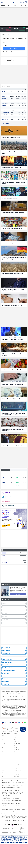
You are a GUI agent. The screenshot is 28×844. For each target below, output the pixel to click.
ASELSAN (3, 555)
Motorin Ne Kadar (6, 653)
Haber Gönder (23, 729)
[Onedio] (5, 832)
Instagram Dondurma (18, 768)
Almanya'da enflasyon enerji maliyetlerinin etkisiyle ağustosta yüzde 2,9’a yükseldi (14, 258)
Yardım (7, 809)
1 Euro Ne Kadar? (15, 798)
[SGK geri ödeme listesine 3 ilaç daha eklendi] (14, 377)
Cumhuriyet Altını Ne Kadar (8, 670)
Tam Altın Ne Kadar (6, 665)
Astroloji (16, 737)
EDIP (3, 477)
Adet (4, 42)
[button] (4, 2)
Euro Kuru (4, 770)
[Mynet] (22, 828)
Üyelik (11, 809)
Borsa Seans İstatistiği (6, 756)
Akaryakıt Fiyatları (6, 647)
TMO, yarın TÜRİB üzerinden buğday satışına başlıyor (12, 274)
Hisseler (3, 762)
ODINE (3, 475)
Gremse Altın (4, 105)
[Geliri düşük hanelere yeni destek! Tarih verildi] (14, 236)
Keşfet (3, 776)
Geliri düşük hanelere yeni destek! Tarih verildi (13, 243)
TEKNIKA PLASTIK (5, 560)
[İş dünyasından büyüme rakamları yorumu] (14, 298)
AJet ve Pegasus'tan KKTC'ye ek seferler (11, 137)
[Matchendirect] (15, 828)
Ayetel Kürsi (16, 774)
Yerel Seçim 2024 (14, 789)
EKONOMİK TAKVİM (10, 506)
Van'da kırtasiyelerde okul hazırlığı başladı (12, 228)
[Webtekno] (13, 832)
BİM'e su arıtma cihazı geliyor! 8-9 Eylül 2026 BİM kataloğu (13, 182)
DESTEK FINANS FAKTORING (7, 557)
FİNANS (3, 5)
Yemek (3, 739)
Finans (3, 737)
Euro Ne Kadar (5, 676)
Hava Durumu (4, 774)
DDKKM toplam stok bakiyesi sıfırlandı (11, 398)
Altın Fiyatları (4, 766)
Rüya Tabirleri (5, 772)
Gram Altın (3, 91)
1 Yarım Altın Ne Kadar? (7, 795)
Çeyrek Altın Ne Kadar (7, 659)
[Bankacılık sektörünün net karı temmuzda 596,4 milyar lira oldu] (14, 422)
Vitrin (15, 739)
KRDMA (3, 480)
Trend (3, 745)
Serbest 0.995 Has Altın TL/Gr (5, 119)
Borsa (11, 5)
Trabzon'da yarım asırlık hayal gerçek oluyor (12, 445)
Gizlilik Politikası (17, 809)
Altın (26, 5)
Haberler (3, 735)
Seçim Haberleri (17, 741)
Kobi (15, 751)
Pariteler (10, 805)
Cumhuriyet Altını (5, 103)
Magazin (3, 743)
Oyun (15, 756)
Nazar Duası (16, 776)
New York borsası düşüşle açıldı (9, 198)
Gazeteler (16, 745)
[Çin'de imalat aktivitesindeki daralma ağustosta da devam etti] (14, 347)
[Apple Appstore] (10, 729)
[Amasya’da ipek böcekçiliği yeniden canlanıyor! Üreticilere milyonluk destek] (14, 206)
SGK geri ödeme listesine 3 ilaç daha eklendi (12, 384)
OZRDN (3, 482)
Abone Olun (18, 594)
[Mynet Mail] (26, 2)
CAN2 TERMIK (4, 562)
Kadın (3, 741)
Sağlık (15, 735)
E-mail (15, 747)
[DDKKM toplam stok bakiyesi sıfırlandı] (14, 392)
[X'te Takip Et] (13, 722)
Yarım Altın (3, 100)
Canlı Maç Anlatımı (18, 743)
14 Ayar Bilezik (12, 792)
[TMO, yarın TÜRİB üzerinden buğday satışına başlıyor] (14, 267)
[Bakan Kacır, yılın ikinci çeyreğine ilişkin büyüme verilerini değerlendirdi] (14, 283)
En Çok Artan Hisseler (6, 801)
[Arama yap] (21, 2)
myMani (15, 753)
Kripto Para (4, 764)
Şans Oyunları (17, 749)
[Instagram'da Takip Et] (16, 722)
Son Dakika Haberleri (6, 733)
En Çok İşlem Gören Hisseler (8, 803)
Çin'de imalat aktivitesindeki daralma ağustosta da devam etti (14, 354)
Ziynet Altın (4, 110)
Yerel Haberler (5, 753)
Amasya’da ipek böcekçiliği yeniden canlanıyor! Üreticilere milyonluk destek (13, 213)
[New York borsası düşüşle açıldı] (14, 191)
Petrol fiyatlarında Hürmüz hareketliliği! (11, 167)
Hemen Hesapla (14, 48)
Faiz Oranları (17, 805)
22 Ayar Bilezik (5, 793)
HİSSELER (7, 501)
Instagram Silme (17, 770)
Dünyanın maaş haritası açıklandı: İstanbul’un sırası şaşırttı (14, 152)
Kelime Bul (16, 758)
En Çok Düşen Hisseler (16, 800)
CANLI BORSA (8, 497)
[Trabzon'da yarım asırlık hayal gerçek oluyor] (14, 438)
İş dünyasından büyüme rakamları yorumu (12, 305)
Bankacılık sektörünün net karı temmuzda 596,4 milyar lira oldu (13, 429)
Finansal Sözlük (5, 760)
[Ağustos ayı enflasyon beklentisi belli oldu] (14, 363)
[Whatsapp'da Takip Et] (25, 722)
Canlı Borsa (4, 758)
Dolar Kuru (4, 768)
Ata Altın (3, 107)
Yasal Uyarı (23, 809)
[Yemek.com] (22, 832)
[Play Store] (5, 729)
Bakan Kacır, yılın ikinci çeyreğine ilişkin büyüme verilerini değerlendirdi (13, 290)
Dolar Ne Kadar (5, 673)
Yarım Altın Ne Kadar (7, 667)
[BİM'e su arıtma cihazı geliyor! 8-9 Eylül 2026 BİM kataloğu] (14, 175)
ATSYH (3, 485)
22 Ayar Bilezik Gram (5, 117)
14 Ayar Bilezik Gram (5, 112)
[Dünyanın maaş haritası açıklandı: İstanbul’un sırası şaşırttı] (14, 145)
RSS (13, 811)
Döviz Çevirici (6, 599)
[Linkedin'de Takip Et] (19, 722)
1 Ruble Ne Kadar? (6, 800)
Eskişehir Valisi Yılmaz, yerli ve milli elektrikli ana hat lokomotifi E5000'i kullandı (13, 414)
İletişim (3, 809)
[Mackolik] (7, 828)
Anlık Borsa (16, 5)
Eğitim (3, 747)
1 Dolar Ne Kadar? (6, 798)
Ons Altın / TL (4, 96)
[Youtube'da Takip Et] (22, 722)
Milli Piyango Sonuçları (19, 764)
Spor (3, 749)
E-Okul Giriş (16, 766)
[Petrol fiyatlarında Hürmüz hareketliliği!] (14, 161)
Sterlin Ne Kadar (6, 678)
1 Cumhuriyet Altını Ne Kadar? (8, 797)
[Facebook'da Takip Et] (10, 722)
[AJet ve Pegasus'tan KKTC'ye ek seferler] (14, 130)
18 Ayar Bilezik (20, 792)
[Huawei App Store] (16, 729)
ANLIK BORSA (8, 492)
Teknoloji (16, 733)
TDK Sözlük (16, 772)
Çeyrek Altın (4, 98)
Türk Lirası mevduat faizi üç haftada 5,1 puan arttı (12, 780)
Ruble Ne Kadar (6, 684)
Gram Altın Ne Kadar (7, 662)
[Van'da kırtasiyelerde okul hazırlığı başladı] (14, 222)
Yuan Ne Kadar (5, 681)
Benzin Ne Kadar (6, 650)
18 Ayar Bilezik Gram (5, 114)
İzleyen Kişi (22, 553)
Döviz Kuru (4, 805)
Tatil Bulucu (16, 762)
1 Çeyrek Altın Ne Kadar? (15, 793)
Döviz (22, 5)
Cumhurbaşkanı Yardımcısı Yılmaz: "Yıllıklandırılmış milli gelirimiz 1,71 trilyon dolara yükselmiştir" (14, 338)
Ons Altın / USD (4, 93)
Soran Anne (16, 760)
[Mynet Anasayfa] (14, 2)
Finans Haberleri (5, 789)
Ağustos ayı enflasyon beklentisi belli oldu (12, 369)
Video (3, 751)
